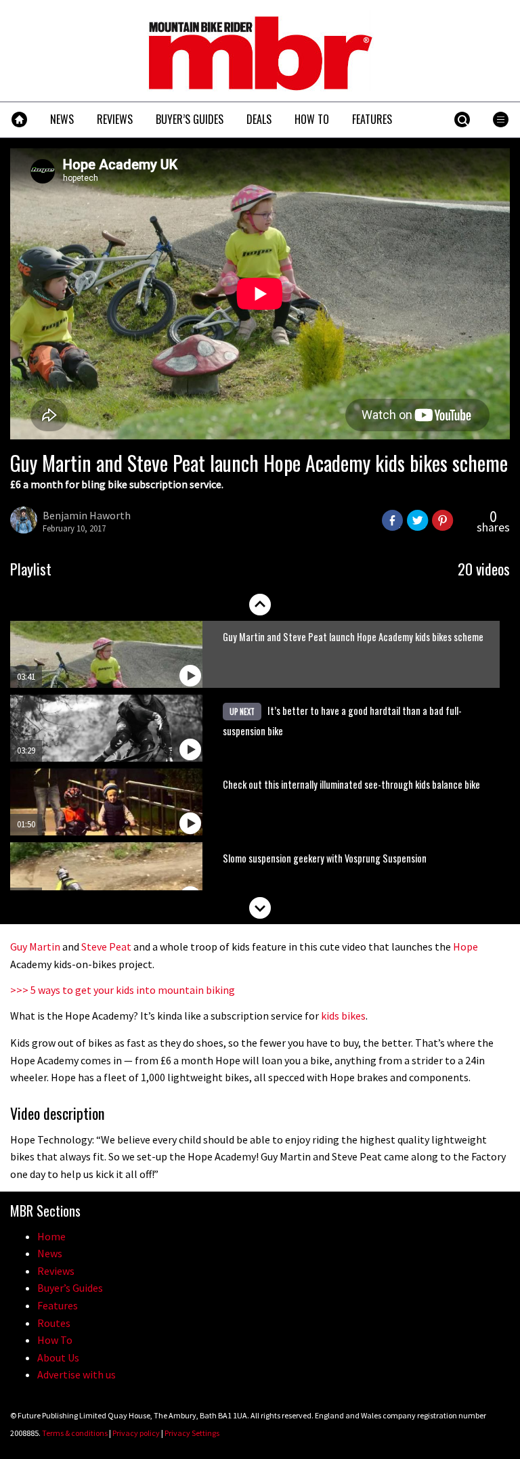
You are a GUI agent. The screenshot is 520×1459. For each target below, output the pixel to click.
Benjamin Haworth (87, 515)
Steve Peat (106, 946)
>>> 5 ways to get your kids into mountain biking (122, 990)
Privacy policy (136, 1433)
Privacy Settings (192, 1433)
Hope (465, 946)
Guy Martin (35, 946)
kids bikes (343, 1015)
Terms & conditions (75, 1433)
